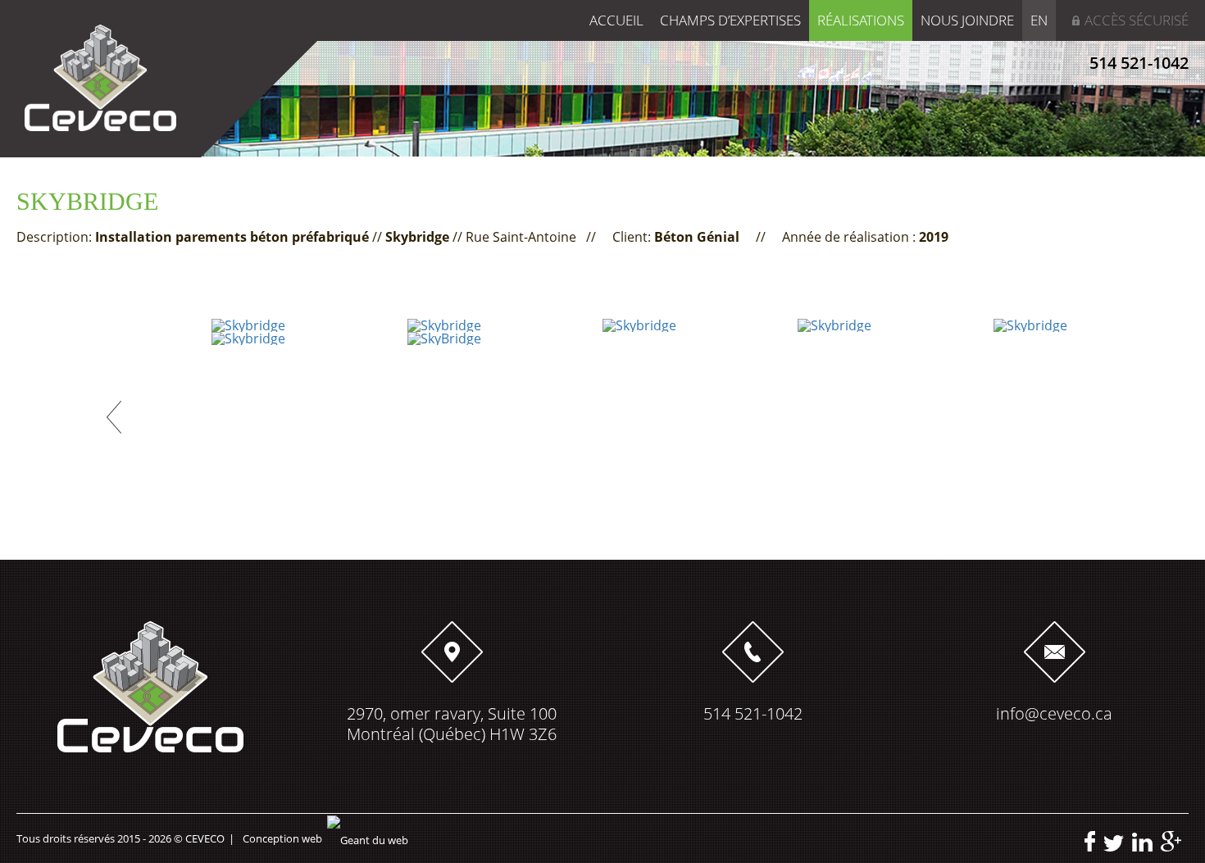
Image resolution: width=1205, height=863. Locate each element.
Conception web (282, 838)
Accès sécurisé (1136, 20)
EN (1039, 20)
